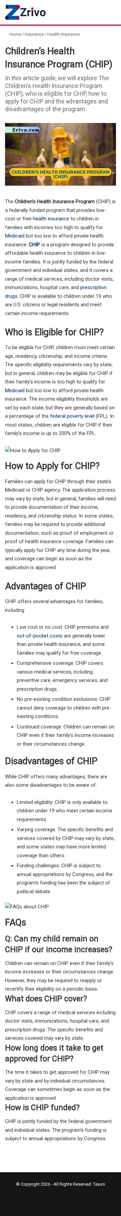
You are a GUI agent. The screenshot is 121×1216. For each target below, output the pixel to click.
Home (14, 34)
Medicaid (15, 236)
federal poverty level (72, 416)
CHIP (34, 245)
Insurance (34, 34)
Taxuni (99, 1184)
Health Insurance (63, 34)
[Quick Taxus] (26, 12)
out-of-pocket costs (40, 636)
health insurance (51, 219)
